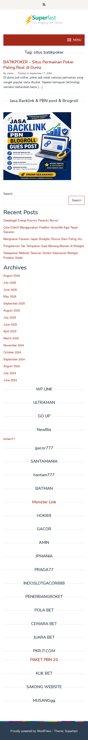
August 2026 (11, 275)
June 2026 (10, 289)
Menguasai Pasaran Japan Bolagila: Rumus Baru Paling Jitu (42, 239)
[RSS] (44, 5)
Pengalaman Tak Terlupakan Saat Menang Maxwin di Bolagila (43, 246)
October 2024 (12, 352)
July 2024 (9, 373)
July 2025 (9, 317)
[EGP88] (44, 19)
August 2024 (11, 366)
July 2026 (9, 282)
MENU (77, 40)
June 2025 (10, 324)
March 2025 (11, 338)
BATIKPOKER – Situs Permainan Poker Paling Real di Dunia (38, 64)
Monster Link (44, 502)
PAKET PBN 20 (44, 659)
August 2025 (11, 310)
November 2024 (13, 345)
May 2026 (9, 296)
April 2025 (9, 331)
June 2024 (10, 380)
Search (8, 193)
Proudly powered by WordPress (30, 731)
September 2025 (14, 303)
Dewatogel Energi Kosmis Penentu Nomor (30, 220)
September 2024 (14, 359)
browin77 (9, 439)
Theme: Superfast (66, 731)
